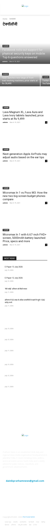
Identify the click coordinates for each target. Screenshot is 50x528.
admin (5, 122)
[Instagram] (31, 503)
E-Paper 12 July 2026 (14, 278)
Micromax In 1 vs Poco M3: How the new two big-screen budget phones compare (25, 196)
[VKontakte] (38, 503)
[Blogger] (12, 503)
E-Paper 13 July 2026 (14, 267)
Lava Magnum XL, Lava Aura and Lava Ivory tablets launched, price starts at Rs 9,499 (23, 115)
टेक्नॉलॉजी (5, 46)
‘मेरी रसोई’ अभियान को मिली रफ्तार (16, 289)
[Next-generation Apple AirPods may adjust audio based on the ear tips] (25, 139)
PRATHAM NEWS (29, 517)
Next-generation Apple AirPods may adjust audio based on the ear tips (25, 155)
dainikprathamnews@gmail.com (25, 480)
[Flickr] (25, 503)
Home (5, 19)
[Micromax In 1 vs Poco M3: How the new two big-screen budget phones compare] (25, 178)
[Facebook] (18, 503)
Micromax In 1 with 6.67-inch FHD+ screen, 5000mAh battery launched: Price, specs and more (24, 238)
